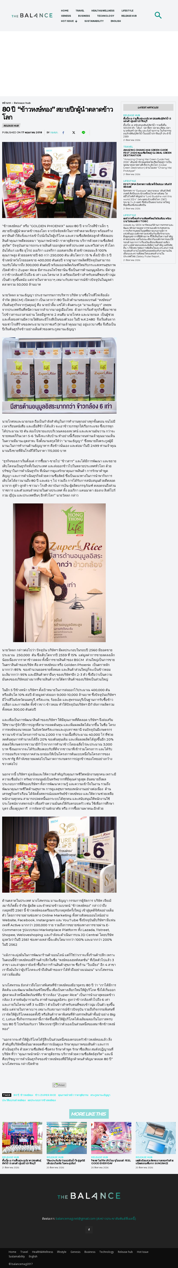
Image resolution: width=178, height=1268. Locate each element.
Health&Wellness (42, 1252)
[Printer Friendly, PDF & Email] (59, 1087)
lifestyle (129, 181)
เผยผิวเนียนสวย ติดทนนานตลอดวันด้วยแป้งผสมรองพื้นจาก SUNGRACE (154, 1162)
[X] (73, 132)
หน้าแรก (6, 102)
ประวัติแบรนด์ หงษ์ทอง (14, 1100)
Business (89, 1252)
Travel (128, 147)
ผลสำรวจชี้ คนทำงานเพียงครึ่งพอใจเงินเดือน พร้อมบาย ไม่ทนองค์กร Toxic (147, 220)
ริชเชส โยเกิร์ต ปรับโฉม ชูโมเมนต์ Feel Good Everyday (111, 1162)
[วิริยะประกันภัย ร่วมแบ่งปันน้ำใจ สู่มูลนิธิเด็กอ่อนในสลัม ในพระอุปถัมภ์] (67, 1138)
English (33, 1256)
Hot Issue (142, 1252)
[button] (158, 16)
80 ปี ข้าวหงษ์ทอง (23, 1095)
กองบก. (54, 132)
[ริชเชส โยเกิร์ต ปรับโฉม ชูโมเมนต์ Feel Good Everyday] (111, 1138)
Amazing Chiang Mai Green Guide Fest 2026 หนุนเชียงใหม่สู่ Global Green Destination (147, 152)
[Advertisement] (89, 63)
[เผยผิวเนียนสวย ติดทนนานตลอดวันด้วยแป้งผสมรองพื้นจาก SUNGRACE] (156, 1138)
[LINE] (83, 132)
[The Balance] (34, 16)
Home (12, 1252)
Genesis (75, 1252)
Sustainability (17, 1256)
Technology (106, 1252)
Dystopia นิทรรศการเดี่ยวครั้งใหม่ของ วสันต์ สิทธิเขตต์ (147, 186)
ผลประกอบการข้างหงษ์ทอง (42, 1100)
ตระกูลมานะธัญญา (100, 1095)
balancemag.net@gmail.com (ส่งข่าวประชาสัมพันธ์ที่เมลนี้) (96, 1218)
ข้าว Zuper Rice (45, 1095)
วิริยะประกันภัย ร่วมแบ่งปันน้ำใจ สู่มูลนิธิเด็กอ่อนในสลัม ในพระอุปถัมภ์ (66, 1162)
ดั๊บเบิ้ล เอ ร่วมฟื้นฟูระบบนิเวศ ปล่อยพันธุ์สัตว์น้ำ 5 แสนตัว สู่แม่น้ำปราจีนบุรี (147, 120)
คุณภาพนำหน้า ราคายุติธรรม (73, 1095)
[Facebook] (63, 132)
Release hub (22, 102)
